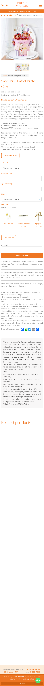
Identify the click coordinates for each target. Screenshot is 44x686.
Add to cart (22, 255)
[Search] (7, 5)
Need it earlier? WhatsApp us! (14, 100)
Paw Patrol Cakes (9, 15)
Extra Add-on (8, 238)
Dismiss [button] (22, 683)
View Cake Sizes (10, 155)
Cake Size (6, 163)
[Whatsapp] (38, 680)
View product (11, 470)
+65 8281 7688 (34, 672)
